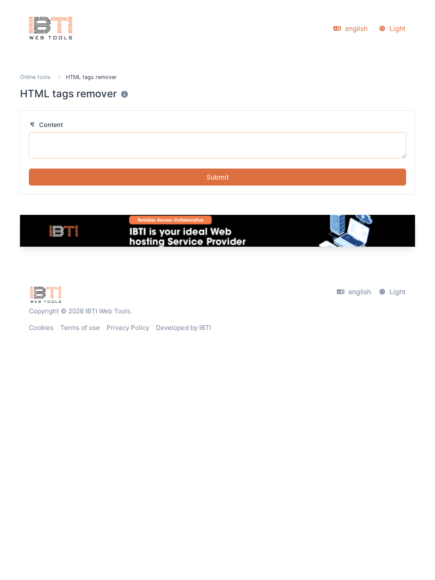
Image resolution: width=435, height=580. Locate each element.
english (355, 28)
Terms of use (80, 328)
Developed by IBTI (183, 328)
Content (50, 124)
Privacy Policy (128, 328)
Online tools (35, 77)
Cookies (41, 328)
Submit (217, 177)
